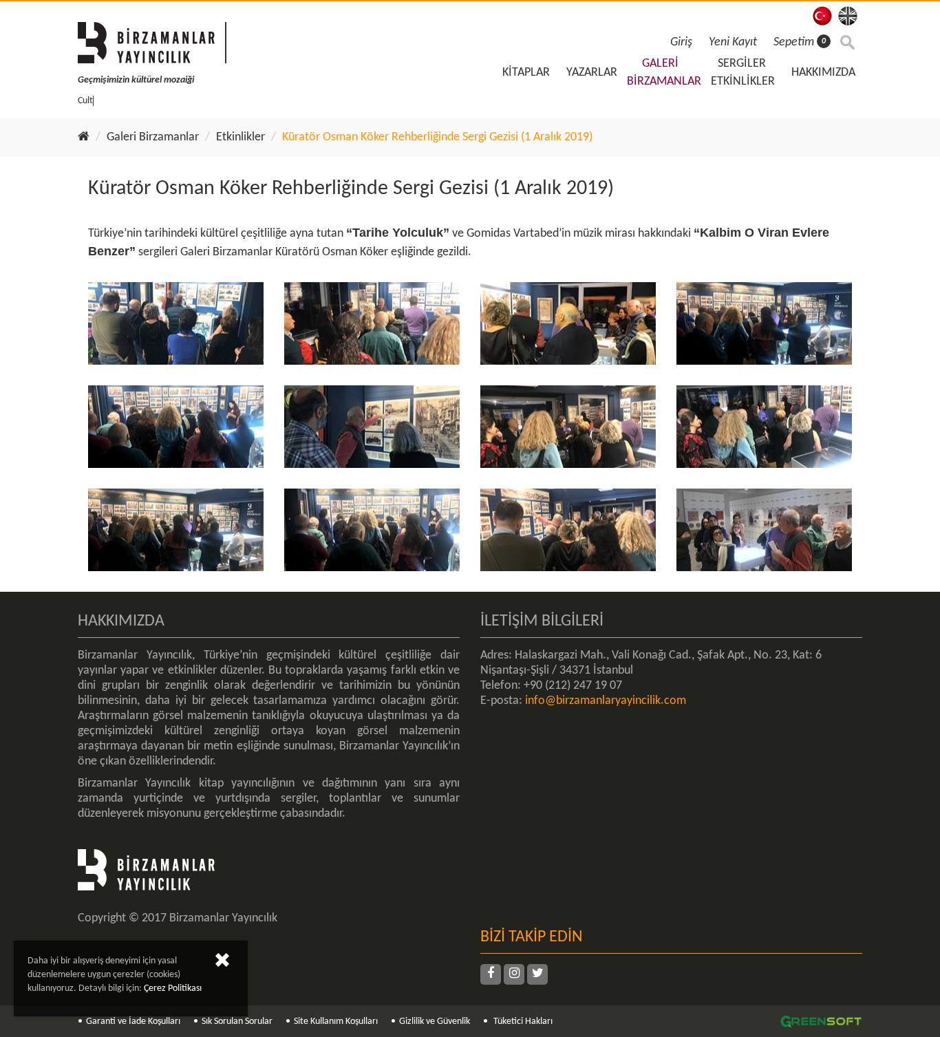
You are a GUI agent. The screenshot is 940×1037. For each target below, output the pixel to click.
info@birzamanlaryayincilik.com (605, 700)
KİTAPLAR (526, 72)
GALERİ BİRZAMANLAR (664, 72)
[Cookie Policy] (222, 963)
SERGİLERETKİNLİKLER (743, 72)
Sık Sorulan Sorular (237, 1021)
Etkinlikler (240, 137)
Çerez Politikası (173, 988)
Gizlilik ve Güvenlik (434, 1021)
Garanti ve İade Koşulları (133, 1021)
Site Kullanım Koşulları (336, 1021)
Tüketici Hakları (522, 1021)
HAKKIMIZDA (823, 72)
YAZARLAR (591, 72)
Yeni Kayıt (733, 42)
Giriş (681, 42)
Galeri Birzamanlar (153, 137)
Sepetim (799, 42)
